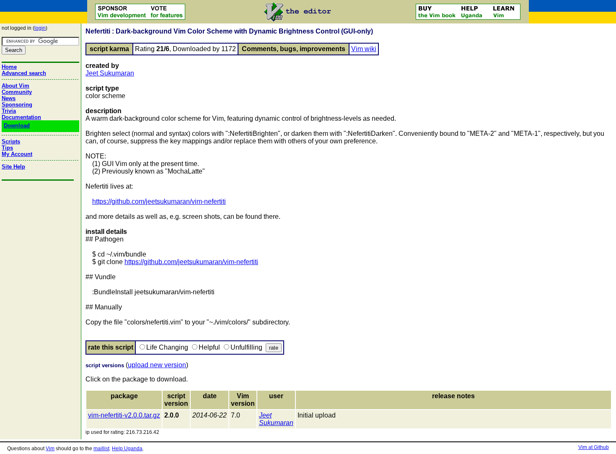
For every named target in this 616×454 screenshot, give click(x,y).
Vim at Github (593, 447)
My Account (17, 154)
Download (17, 125)
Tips (7, 148)
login (40, 28)
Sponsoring (17, 104)
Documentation (21, 117)
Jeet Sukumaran (109, 73)
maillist (101, 448)
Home (9, 67)
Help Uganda (127, 448)
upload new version (157, 364)
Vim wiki (363, 48)
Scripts (11, 141)
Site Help (13, 166)
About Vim (15, 86)
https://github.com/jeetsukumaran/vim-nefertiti (159, 201)
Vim (50, 448)
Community (17, 92)
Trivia (9, 111)
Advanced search (24, 73)
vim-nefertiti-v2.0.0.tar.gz (124, 415)
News (9, 98)
